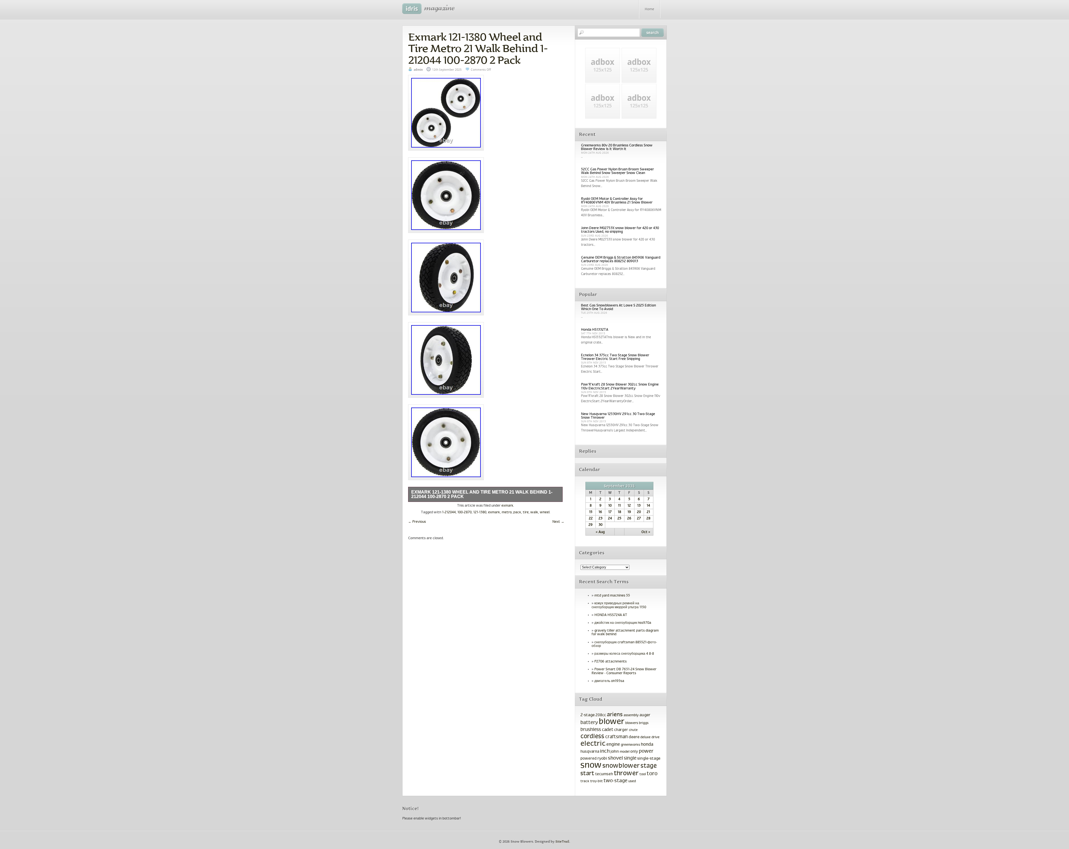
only (634, 752)
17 (610, 512)
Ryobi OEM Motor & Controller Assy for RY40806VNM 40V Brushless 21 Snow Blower (617, 200)
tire (526, 512)
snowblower (621, 766)
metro (507, 512)
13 (639, 505)
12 (629, 505)
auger (644, 715)
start (587, 774)
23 (600, 518)
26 (629, 518)
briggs (644, 723)
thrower (626, 774)
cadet (607, 730)
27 (639, 518)
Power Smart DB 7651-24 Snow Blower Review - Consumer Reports (624, 671)
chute (633, 730)
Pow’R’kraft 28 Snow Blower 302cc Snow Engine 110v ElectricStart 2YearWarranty (620, 386)
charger (621, 730)
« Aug (600, 532)
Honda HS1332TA (594, 330)
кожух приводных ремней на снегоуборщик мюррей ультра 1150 (619, 605)
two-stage (615, 781)
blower (611, 722)
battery (589, 722)
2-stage (587, 715)
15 (590, 512)
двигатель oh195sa (609, 681)
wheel (545, 512)
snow (591, 765)
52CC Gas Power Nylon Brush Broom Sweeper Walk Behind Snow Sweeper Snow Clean (617, 171)
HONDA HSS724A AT (610, 615)
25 (619, 518)
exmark (507, 505)
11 (619, 505)
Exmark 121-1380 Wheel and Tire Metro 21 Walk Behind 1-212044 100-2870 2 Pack (478, 48)
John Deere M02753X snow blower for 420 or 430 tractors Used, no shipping (620, 230)
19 (629, 512)
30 (600, 525)
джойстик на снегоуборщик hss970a (622, 623)
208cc (600, 715)
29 (591, 525)
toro (652, 773)
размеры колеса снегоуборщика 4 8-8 (624, 654)
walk (534, 512)
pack (517, 512)
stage (649, 766)
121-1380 (479, 512)
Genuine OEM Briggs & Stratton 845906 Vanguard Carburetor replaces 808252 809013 (620, 259)
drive (655, 737)
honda (647, 744)
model (624, 752)
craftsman (616, 737)
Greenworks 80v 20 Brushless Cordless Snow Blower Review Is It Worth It (617, 147)
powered (588, 758)
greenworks (630, 745)
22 (591, 518)
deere (634, 737)
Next (558, 522)
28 (648, 518)
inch (605, 751)
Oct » (645, 532)
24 (610, 518)
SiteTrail (562, 841)
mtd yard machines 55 (612, 595)
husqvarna (589, 752)
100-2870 (464, 512)
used (632, 781)
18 (619, 512)
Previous (417, 522)
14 (648, 505)
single (630, 758)
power (646, 751)
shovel (615, 758)
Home (649, 9)
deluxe (645, 737)
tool (642, 774)
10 (610, 505)
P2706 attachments (610, 661)
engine (613, 745)
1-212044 (449, 512)
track (584, 781)
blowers (631, 723)
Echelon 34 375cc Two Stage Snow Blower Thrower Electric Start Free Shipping (615, 357)
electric (592, 744)
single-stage (648, 758)
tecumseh (604, 774)
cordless (592, 737)
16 (600, 512)
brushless (590, 730)
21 (648, 512)
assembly (631, 715)
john (614, 752)
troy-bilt (596, 781)
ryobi (602, 758)
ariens (615, 714)
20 (639, 512)
